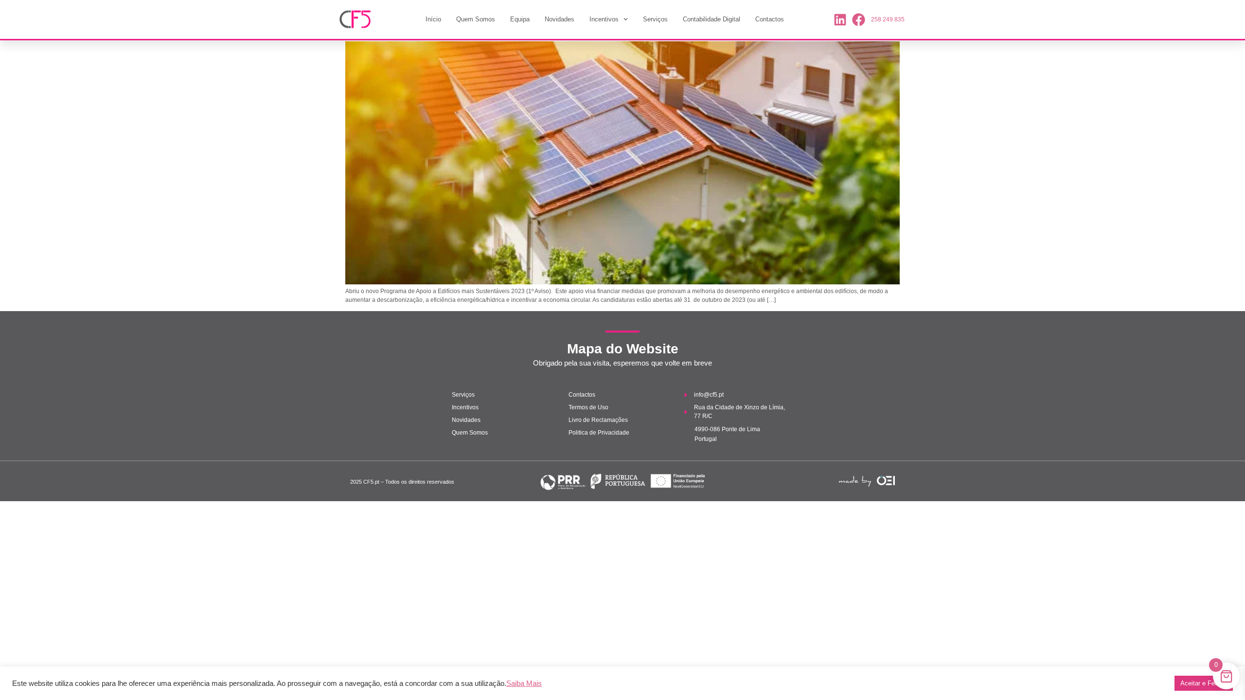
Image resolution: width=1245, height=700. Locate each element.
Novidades (559, 19)
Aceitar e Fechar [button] (1203, 683)
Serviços (655, 19)
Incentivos (604, 19)
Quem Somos (475, 19)
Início (433, 19)
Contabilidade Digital (711, 19)
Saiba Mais (524, 683)
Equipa (520, 19)
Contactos (769, 19)
